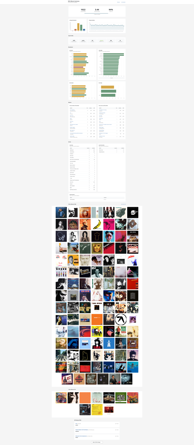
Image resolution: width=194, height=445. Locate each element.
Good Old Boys (101, 130)
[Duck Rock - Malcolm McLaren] (132, 397)
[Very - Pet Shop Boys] (85, 397)
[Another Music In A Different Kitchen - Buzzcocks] (73, 295)
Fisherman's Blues (102, 112)
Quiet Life (71, 121)
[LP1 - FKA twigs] (108, 236)
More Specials (72, 130)
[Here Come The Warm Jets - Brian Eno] (73, 367)
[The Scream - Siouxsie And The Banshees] (97, 367)
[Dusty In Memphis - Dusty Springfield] (97, 248)
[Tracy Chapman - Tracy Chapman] (132, 355)
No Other (100, 115)
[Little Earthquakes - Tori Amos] (97, 307)
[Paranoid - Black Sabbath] (108, 331)
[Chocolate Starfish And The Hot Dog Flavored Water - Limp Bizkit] (108, 397)
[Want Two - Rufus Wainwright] (73, 224)
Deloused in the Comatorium (81, 436)
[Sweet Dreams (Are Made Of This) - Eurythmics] (97, 212)
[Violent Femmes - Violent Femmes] (108, 283)
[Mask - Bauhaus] (73, 355)
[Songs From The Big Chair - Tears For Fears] (108, 260)
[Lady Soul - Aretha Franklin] (85, 295)
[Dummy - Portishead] (108, 367)
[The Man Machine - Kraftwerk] (108, 248)
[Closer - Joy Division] (120, 260)
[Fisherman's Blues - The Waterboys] (120, 397)
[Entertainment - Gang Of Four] (132, 283)
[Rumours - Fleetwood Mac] (97, 355)
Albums (118, 2)
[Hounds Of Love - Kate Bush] (132, 319)
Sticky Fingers (101, 127)
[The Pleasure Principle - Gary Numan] (114, 379)
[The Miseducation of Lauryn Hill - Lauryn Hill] (85, 212)
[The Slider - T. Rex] (97, 343)
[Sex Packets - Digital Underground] (85, 409)
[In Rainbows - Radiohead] (61, 367)
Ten (76, 423)
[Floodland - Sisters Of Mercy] (103, 379)
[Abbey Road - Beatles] (61, 355)
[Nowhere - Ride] (73, 331)
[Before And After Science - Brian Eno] (73, 212)
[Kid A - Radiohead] (108, 307)
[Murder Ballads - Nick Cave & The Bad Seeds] (73, 283)
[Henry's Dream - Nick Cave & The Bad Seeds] (67, 379)
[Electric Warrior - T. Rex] (85, 355)
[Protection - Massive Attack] (132, 224)
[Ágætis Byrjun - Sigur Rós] (61, 236)
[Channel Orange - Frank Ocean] (97, 319)
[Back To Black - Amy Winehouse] (120, 343)
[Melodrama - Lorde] (108, 295)
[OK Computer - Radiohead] (61, 331)
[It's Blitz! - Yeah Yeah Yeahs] (61, 248)
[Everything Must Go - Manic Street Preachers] (85, 343)
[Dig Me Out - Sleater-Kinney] (108, 355)
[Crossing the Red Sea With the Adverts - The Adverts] (132, 343)
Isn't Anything (72, 109)
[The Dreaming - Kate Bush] (120, 295)
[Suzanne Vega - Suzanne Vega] (73, 272)
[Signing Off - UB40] (97, 409)
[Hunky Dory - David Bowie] (61, 343)
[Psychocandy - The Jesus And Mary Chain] (132, 248)
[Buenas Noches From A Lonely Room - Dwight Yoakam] (73, 397)
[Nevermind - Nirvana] (132, 367)
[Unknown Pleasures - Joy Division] (132, 295)
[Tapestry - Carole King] (85, 283)
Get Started (123, 2)
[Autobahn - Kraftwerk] (108, 343)
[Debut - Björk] (85, 236)
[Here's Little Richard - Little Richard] (73, 260)
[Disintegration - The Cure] (120, 224)
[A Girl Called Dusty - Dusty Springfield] (61, 212)
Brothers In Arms (102, 136)
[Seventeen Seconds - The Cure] (120, 272)
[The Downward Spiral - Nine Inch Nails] (132, 331)
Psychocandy (72, 136)
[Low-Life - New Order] (61, 283)
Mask (71, 118)
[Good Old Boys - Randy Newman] (108, 409)
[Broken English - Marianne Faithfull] (73, 343)
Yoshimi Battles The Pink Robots (82, 429)
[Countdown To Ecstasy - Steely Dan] (97, 397)
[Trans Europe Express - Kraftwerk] (132, 212)
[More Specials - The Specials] (120, 307)
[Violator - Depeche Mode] (120, 248)
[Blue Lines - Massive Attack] (79, 379)
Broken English (72, 127)
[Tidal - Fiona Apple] (61, 260)
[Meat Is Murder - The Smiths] (97, 283)
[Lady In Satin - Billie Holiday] (61, 319)
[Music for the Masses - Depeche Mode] (85, 319)
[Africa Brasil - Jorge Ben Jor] (85, 307)
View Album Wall (123, 204)
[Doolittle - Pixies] (91, 379)
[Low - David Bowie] (85, 224)
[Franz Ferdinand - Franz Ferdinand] (85, 272)
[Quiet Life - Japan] (132, 260)
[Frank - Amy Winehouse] (132, 272)
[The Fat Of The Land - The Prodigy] (73, 248)
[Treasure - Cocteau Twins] (126, 379)
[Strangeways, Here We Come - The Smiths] (85, 260)
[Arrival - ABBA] (132, 236)
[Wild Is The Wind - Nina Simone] (108, 224)
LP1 (70, 112)
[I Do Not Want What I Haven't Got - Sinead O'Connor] (108, 319)
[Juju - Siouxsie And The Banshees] (120, 355)
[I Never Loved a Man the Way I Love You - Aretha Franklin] (97, 260)
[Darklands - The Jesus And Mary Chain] (120, 367)
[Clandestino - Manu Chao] (120, 331)
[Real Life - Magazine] (132, 307)
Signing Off (101, 118)
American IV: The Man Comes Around (105, 124)
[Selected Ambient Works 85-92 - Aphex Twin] (120, 319)
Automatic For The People (103, 133)
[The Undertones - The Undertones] (120, 212)
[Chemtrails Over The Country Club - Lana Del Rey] (73, 307)
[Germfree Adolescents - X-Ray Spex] (61, 272)
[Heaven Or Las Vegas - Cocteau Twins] (85, 331)
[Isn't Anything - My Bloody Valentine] (97, 295)
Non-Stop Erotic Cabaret (74, 124)
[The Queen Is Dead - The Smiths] (85, 248)
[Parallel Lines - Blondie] (108, 212)
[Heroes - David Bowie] (120, 283)
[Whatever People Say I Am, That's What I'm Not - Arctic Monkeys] (97, 272)
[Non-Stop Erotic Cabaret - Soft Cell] (61, 307)
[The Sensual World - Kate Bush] (61, 224)
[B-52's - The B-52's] (97, 331)
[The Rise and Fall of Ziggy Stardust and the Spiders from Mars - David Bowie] (108, 272)
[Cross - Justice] (97, 236)
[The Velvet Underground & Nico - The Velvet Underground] (97, 224)
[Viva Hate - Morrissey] (61, 295)
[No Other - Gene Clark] (61, 397)
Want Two (71, 115)
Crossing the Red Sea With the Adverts (76, 133)
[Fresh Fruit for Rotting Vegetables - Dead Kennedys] (73, 319)
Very (100, 121)
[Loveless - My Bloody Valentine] (120, 236)
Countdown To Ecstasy (102, 109)
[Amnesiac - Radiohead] (85, 367)
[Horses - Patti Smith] (73, 236)
